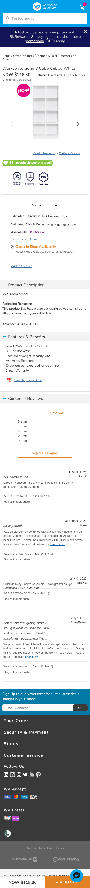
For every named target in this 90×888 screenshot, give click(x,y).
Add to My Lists (21, 266)
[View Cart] (79, 7)
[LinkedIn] (6, 774)
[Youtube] (32, 774)
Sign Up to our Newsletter (23, 694)
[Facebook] (12, 774)
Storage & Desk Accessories (55, 56)
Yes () (39, 496)
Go (80, 708)
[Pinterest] (38, 775)
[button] (76, 875)
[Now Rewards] (15, 818)
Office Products (23, 56)
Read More (56, 544)
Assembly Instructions (28, 380)
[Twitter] (25, 774)
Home (6, 56)
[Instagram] (19, 774)
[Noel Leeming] (65, 859)
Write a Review (69, 153)
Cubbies (7, 59)
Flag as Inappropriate (16, 502)
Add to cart (67, 882)
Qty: (34, 205)
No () (47, 496)
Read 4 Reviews (44, 153)
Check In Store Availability (35, 246)
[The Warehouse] (24, 859)
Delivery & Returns (24, 239)
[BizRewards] (7, 818)
